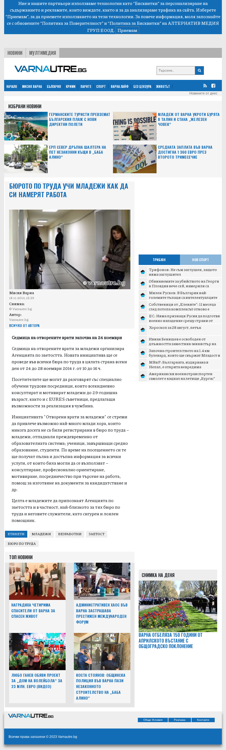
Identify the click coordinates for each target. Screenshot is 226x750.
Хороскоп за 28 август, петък (175, 327)
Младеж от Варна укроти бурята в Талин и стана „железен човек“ (189, 119)
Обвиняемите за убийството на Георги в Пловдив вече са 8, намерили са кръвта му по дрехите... (184, 285)
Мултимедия (42, 53)
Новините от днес (203, 93)
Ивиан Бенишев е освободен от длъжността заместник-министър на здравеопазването (182, 343)
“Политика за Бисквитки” (134, 23)
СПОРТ (101, 86)
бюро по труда (22, 543)
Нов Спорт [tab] (200, 259)
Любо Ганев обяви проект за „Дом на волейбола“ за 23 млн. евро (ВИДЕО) (36, 680)
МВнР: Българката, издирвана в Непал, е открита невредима (178, 364)
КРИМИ (71, 86)
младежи (41, 534)
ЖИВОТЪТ (163, 86)
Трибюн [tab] (159, 259)
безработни (70, 534)
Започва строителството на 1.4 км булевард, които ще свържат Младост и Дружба (184, 355)
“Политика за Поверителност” (71, 23)
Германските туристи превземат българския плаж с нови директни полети (79, 119)
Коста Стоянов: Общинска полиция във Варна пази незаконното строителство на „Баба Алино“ (100, 686)
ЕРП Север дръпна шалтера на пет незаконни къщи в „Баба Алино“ (77, 152)
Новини (14, 53)
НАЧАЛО (11, 86)
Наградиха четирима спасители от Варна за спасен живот (33, 610)
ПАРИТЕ (85, 86)
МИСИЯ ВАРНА (32, 86)
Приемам (127, 30)
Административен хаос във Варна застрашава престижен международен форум (102, 613)
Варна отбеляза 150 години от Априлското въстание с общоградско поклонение (171, 640)
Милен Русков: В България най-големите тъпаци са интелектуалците (183, 295)
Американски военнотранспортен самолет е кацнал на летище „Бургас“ (182, 376)
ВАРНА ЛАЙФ (119, 86)
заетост (96, 534)
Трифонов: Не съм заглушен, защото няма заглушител (183, 272)
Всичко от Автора (24, 325)
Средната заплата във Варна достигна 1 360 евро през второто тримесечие (185, 152)
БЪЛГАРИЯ (54, 86)
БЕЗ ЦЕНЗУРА (142, 86)
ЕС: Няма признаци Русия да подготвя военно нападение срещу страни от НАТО (184, 320)
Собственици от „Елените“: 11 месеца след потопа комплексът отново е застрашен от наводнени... (182, 308)
